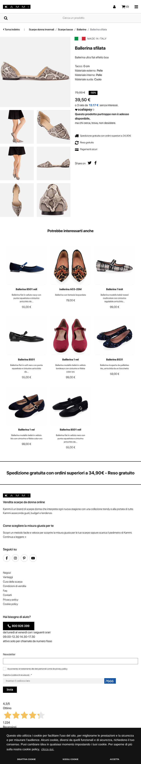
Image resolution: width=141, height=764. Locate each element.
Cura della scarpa (12, 581)
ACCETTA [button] (114, 759)
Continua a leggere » (14, 536)
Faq (5, 590)
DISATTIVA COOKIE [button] (26, 759)
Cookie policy (10, 604)
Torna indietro (12, 29)
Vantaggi (8, 577)
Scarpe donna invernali (41, 29)
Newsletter (9, 654)
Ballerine (81, 29)
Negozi (7, 572)
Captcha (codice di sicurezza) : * (17, 675)
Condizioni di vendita (14, 586)
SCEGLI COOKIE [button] (70, 759)
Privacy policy (10, 599)
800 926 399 (20, 626)
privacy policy (61, 669)
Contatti (7, 595)
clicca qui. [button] (47, 749)
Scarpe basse (65, 29)
